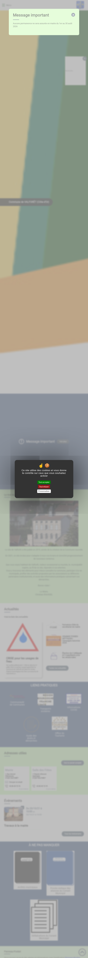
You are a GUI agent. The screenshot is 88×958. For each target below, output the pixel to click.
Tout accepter (43, 482)
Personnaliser (44, 491)
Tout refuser (44, 487)
